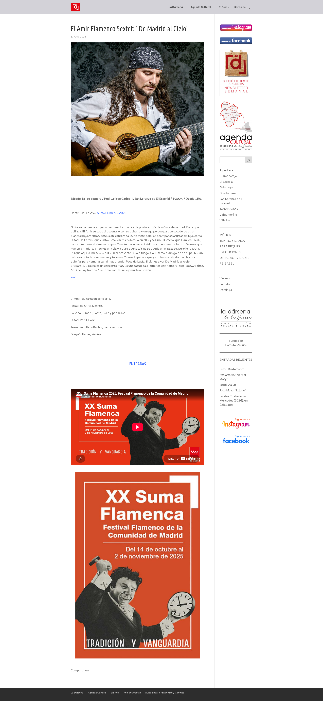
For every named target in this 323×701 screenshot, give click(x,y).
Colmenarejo (228, 176)
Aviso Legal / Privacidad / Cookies (164, 692)
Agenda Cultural (201, 7)
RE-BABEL (227, 263)
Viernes (225, 278)
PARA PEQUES (230, 246)
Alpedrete (227, 170)
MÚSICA (225, 235)
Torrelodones (229, 209)
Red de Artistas (132, 692)
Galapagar (227, 187)
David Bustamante (232, 369)
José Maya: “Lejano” (233, 390)
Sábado (225, 284)
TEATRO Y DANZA (232, 241)
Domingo (226, 290)
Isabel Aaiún (228, 385)
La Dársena (176, 7)
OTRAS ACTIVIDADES (234, 258)
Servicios (240, 7)
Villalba (225, 220)
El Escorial (227, 182)
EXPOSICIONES (230, 252)
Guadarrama (228, 193)
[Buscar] (248, 159)
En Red (223, 7)
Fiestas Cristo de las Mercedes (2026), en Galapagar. (234, 400)
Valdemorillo (228, 214)
